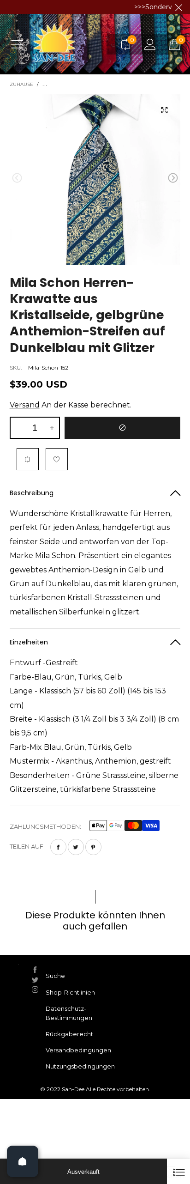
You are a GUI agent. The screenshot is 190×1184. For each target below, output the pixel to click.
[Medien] (164, 110)
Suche (55, 975)
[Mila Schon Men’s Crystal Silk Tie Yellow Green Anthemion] (95, 179)
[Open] (22, 1161)
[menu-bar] (20, 43)
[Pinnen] (93, 847)
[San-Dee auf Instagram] (35, 989)
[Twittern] (76, 847)
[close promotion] (178, 7)
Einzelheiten (29, 642)
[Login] (150, 44)
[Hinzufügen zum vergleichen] (28, 459)
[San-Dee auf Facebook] (35, 969)
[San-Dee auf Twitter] (35, 979)
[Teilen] (58, 847)
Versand (25, 405)
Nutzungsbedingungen (80, 1066)
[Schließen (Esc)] (178, 1171)
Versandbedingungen (78, 1050)
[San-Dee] (72, 43)
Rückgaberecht (69, 1034)
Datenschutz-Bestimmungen (69, 1013)
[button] (17, 178)
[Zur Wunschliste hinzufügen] (57, 459)
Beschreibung (31, 493)
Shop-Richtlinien (70, 992)
